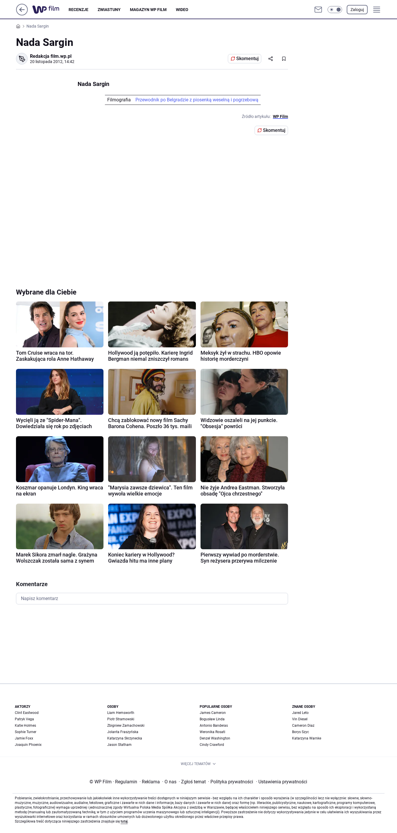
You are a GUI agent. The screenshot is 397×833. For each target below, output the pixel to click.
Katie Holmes (25, 726)
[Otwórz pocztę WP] (318, 9)
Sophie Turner (25, 732)
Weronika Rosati (212, 732)
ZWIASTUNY (109, 9)
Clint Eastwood (27, 713)
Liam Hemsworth (120, 713)
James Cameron (213, 713)
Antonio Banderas (214, 726)
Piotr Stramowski (120, 719)
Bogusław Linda (212, 719)
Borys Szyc (300, 732)
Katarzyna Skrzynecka (124, 738)
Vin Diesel (299, 719)
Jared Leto (300, 713)
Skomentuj (247, 58)
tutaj (124, 821)
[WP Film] (50, 9)
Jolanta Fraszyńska (122, 732)
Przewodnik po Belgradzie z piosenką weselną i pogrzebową (196, 100)
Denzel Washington (215, 738)
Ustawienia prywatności (281, 781)
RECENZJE (78, 9)
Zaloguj (357, 9)
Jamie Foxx (24, 738)
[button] (335, 9)
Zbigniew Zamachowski (125, 726)
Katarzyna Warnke (306, 738)
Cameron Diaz (303, 726)
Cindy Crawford (212, 745)
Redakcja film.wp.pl (50, 56)
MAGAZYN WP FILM (148, 9)
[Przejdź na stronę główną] (22, 14)
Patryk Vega (24, 719)
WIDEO (182, 9)
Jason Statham (119, 745)
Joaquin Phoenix (28, 745)
